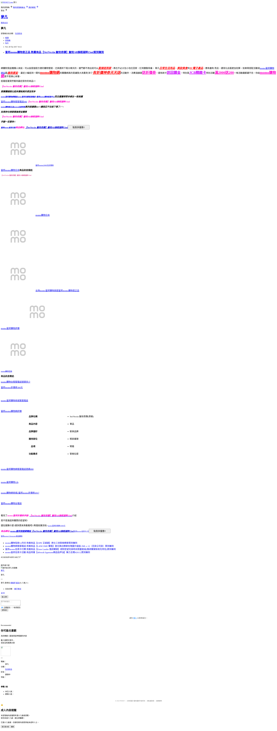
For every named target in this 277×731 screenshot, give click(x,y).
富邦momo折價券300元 (12, 387)
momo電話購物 (17, 536)
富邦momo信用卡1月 (81, 531)
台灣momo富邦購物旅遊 (46, 290)
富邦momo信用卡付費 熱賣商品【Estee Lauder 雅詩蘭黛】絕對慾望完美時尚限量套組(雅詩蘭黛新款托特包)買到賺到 (60, 549)
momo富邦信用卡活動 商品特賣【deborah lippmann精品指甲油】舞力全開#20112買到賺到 (47, 552)
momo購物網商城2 (9, 493)
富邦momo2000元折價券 (44, 165)
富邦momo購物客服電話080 (14, 101)
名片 (7, 43)
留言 (17, 583)
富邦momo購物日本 (10, 170)
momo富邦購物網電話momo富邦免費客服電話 (18, 97)
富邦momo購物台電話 (11, 503)
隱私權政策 (150, 701)
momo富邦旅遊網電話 (20, 531)
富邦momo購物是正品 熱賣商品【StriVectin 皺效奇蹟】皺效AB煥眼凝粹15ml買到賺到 (54, 52)
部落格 (7, 40)
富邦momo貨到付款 (8, 128)
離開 (12, 727)
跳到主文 (4, 23)
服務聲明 (159, 701)
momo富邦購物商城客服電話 (14, 400)
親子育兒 (17, 589)
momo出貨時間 (19, 107)
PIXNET (122, 701)
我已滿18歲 (5, 727)
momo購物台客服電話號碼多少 (15, 382)
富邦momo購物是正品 (68, 290)
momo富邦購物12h (9, 482)
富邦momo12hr (6, 536)
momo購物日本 (42, 215)
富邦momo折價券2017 (28, 493)
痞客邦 (13, 583)
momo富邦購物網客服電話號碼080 (17, 469)
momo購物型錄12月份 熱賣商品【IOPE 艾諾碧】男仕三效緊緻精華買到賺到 (41, 543)
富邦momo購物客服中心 (45, 97)
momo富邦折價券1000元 (56, 526)
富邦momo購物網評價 (11, 411)
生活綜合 (18, 33)
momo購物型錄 (6, 371)
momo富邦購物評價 (10, 328)
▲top (3, 593)
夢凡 (4, 17)
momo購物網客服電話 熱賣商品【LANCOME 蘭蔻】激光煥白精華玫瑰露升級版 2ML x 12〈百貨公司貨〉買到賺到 (59, 546)
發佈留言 (4, 610)
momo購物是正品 (7, 107)
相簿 (7, 38)
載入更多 (4, 597)
